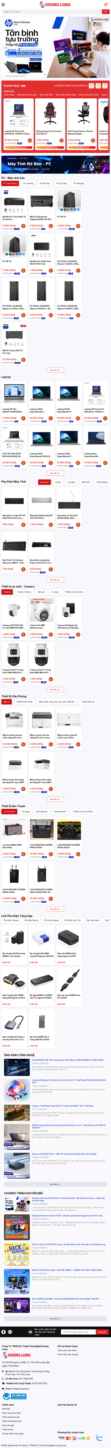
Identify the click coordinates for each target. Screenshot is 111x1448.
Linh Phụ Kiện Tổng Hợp (16, 916)
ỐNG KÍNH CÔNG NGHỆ (19, 1055)
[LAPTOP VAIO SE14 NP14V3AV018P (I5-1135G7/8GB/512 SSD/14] (14, 438)
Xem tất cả (54, 370)
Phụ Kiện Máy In (32, 920)
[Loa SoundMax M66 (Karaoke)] (14, 829)
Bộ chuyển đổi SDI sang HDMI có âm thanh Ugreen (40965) (13, 956)
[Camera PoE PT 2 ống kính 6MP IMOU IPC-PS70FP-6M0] (41, 654)
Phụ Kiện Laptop (51, 920)
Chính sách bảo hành (67, 1350)
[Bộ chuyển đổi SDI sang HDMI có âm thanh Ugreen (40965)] (14, 938)
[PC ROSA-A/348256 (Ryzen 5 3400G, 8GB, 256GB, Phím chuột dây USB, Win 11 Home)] (14, 290)
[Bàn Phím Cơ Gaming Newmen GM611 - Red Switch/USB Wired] (14, 545)
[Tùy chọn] (62, 140)
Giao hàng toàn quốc (15, 95)
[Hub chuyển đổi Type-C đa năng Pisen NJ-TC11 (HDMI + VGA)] (14, 1021)
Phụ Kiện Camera (11, 920)
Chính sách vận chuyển (68, 1354)
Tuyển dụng (7, 1429)
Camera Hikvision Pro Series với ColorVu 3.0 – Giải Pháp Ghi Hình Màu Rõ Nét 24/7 (69, 1081)
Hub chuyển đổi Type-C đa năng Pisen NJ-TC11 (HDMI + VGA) (13, 1039)
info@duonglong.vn (20, 1389)
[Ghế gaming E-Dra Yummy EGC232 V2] (50, 113)
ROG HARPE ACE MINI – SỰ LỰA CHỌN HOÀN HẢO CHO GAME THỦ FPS (65, 1299)
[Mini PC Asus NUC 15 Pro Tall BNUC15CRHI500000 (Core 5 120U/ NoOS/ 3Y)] (14, 335)
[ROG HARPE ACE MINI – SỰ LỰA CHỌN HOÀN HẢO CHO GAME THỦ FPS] (17, 1305)
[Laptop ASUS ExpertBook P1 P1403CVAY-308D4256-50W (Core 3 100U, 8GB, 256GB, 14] (69, 394)
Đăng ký (102, 1332)
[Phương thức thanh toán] (74, 1438)
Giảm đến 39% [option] (34, 95)
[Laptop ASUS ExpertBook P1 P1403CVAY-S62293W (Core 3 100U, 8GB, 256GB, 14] (41, 394)
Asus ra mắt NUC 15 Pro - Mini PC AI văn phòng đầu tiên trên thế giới (64, 1154)
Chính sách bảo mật (10, 1417)
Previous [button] (6, 47)
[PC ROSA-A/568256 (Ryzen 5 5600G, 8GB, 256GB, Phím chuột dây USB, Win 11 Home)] (69, 290)
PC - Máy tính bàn (13, 178)
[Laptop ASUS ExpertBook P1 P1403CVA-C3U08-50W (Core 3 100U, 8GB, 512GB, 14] (69, 438)
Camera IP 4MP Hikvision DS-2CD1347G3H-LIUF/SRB (41, 628)
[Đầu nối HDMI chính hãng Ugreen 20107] (69, 938)
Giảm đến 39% (96, 95)
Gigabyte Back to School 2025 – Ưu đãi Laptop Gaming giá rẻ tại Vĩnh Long (67, 1215)
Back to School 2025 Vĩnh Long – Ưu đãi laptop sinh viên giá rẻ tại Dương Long (68, 1244)
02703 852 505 (39, 1383)
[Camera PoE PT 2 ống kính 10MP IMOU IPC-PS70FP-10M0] (14, 654)
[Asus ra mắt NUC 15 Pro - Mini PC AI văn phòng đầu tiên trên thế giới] (17, 1166)
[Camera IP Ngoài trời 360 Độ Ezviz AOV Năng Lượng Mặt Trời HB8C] (69, 610)
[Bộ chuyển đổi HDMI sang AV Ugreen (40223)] (42, 938)
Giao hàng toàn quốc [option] (76, 95)
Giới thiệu (6, 1409)
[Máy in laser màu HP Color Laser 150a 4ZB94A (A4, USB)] (69, 719)
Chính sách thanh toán (12, 1421)
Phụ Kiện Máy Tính (13, 481)
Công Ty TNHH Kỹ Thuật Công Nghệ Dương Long (44, 1445)
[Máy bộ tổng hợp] (55, 165)
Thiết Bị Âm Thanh (13, 806)
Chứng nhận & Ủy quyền (13, 1433)
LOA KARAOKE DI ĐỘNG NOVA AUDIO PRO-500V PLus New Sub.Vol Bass (41, 892)
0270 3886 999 (26, 1379)
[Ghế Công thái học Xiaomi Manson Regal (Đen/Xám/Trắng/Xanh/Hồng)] (82, 113)
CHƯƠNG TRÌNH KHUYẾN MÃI (23, 1193)
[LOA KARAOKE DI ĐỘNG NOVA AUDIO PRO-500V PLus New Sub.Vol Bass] (41, 874)
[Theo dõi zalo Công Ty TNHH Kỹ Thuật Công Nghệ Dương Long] (10, 1332)
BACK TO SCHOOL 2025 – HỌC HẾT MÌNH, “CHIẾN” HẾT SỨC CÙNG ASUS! (67, 1270)
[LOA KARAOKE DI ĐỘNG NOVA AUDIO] (41, 829)
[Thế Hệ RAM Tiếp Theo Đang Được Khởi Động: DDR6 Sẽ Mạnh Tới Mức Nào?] (17, 1067)
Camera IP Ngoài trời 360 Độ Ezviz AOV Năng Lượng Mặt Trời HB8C (68, 628)
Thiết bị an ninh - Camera (17, 586)
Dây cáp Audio (92, 920)
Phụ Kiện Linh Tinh (72, 920)
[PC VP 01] (69, 201)
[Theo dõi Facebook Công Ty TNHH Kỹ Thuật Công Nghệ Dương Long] (3, 1332)
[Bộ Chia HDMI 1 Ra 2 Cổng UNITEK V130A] (42, 1021)
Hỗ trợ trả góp (8, 1425)
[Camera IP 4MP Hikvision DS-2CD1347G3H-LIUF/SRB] (41, 610)
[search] (106, 11)
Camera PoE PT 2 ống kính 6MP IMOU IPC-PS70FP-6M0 (40, 672)
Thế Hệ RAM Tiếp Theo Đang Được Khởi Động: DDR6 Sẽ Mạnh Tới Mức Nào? (68, 1060)
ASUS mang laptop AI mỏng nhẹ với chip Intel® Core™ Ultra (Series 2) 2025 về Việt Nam (69, 1126)
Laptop (6, 377)
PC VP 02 (7, 261)
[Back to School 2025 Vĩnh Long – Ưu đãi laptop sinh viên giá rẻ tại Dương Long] (17, 1254)
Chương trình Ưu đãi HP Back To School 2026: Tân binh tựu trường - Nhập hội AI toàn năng (68, 1199)
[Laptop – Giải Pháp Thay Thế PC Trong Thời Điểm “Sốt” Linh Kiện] (17, 1113)
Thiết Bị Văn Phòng (13, 696)
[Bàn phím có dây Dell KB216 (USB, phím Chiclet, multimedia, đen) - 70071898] (69, 500)
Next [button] (105, 47)
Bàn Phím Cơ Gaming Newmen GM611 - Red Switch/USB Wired (13, 562)
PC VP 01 (61, 217)
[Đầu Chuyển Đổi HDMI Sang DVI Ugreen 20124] (14, 980)
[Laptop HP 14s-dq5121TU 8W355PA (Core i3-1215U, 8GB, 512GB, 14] (14, 394)
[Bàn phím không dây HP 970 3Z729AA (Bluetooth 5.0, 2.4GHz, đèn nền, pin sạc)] (41, 500)
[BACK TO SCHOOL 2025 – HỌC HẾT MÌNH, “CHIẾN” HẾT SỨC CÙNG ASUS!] (17, 1282)
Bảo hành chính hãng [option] (54, 95)
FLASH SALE (12, 85)
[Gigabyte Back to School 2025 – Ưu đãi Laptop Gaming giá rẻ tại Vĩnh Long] (17, 1227)
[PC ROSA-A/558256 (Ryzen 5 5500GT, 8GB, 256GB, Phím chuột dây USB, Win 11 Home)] (41, 290)
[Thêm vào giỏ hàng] (30, 140)
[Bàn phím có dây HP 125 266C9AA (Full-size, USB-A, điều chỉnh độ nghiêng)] (14, 500)
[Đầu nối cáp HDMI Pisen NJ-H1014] (69, 980)
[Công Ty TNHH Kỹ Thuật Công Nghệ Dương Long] (55, 4)
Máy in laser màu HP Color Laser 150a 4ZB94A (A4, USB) (67, 737)
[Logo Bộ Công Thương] (14, 1396)
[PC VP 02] (14, 246)
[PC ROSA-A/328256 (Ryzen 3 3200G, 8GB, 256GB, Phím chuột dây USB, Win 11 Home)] (69, 246)
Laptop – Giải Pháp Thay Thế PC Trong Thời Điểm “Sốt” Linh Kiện (62, 1106)
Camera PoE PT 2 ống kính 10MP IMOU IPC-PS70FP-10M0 (13, 672)
